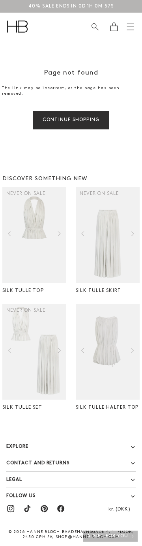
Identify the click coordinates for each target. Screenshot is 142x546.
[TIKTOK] (27, 508)
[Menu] (130, 27)
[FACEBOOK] (60, 508)
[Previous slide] (9, 235)
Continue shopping (71, 120)
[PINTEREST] (44, 508)
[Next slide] (59, 235)
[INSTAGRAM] (10, 508)
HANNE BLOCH (43, 532)
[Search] (95, 27)
